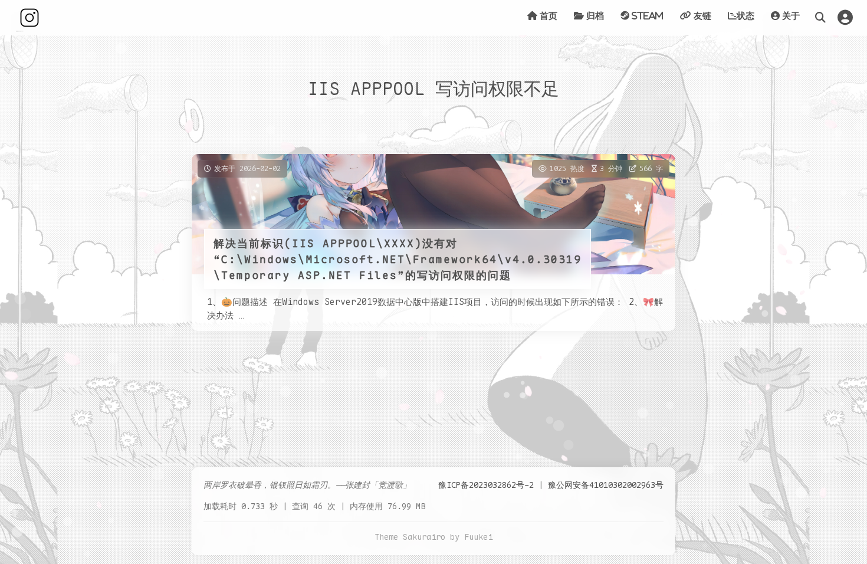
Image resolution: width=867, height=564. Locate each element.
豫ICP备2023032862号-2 (486, 485)
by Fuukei (471, 537)
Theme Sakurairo (410, 537)
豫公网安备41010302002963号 (606, 485)
